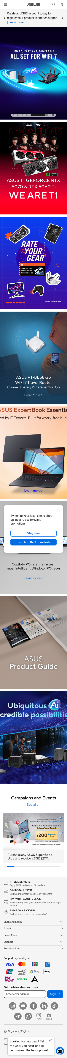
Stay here (33, 533)
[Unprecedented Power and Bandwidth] (33, 263)
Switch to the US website (34, 542)
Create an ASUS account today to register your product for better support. (32, 18)
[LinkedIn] (44, 1006)
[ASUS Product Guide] (33, 642)
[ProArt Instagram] (38, 1016)
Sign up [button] (55, 994)
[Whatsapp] (28, 1016)
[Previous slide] (4, 18)
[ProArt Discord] (49, 1016)
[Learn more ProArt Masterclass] (33, 118)
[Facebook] (33, 1006)
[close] (58, 509)
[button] (5, 4)
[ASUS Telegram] (18, 1016)
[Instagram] (12, 1006)
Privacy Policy (38, 1044)
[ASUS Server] (33, 737)
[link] (33, 4)
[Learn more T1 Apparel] (33, 213)
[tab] (22, 115)
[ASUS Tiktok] (54, 1006)
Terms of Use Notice (15, 1044)
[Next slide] (62, 18)
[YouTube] (23, 1006)
